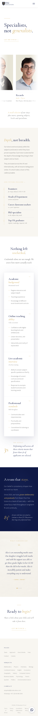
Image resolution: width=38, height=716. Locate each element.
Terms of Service (5, 711)
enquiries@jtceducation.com (12, 690)
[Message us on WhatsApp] (32, 710)
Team (5, 652)
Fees (29, 652)
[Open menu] (34, 3)
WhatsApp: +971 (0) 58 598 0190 (13, 694)
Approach (12, 652)
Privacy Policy (11, 709)
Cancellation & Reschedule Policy (19, 711)
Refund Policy (26, 709)
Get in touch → (11, 40)
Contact (6, 656)
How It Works (21, 652)
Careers (13, 656)
